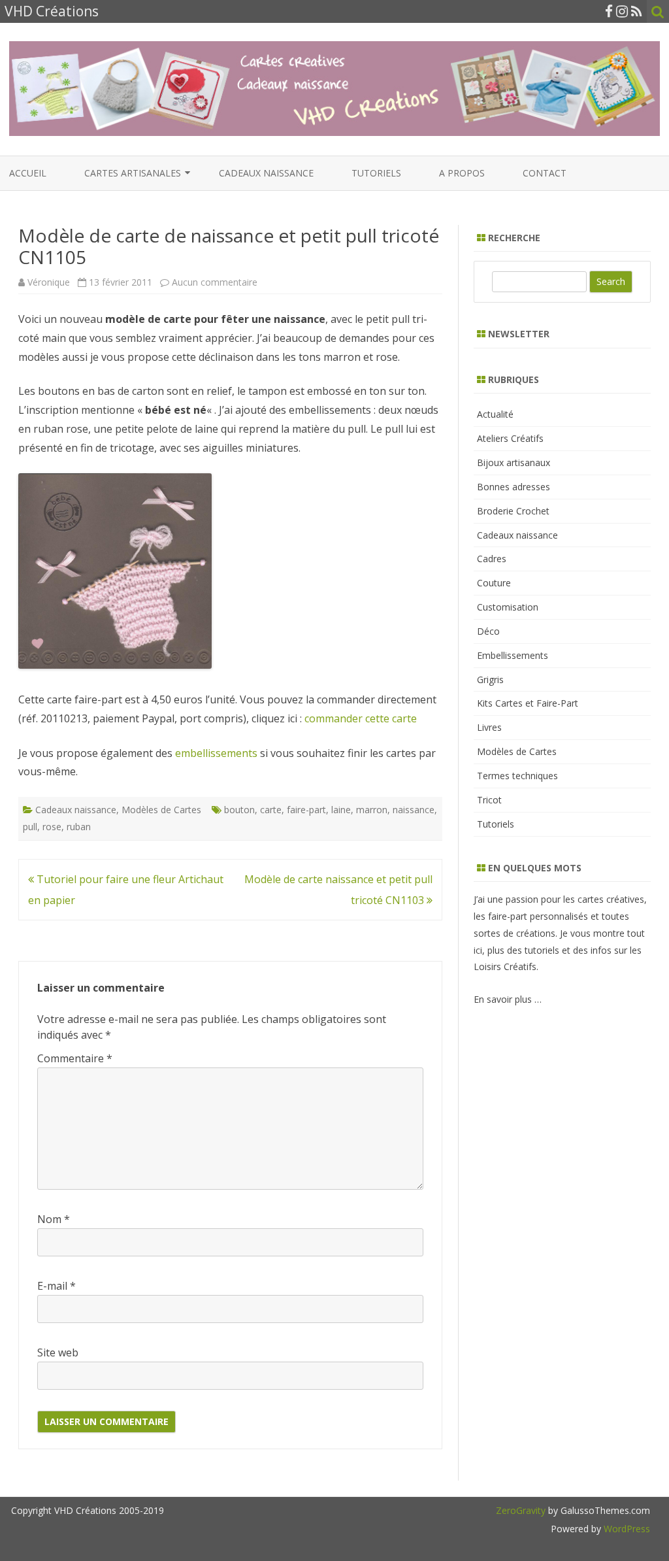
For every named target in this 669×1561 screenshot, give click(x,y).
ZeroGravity (521, 1510)
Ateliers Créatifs (510, 438)
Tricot (489, 800)
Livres (489, 727)
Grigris (490, 679)
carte (271, 809)
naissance (413, 809)
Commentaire (74, 1058)
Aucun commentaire (214, 282)
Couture (494, 583)
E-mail (56, 1286)
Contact (544, 173)
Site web (57, 1352)
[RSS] (636, 11)
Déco (488, 631)
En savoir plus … (508, 999)
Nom (53, 1219)
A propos (462, 173)
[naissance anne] (115, 665)
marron (371, 809)
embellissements (216, 753)
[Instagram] (622, 11)
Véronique (48, 282)
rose (51, 826)
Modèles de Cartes (161, 809)
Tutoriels (376, 173)
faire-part (306, 809)
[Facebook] (609, 11)
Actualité (495, 414)
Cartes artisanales (132, 173)
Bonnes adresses (513, 486)
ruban (79, 826)
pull (30, 826)
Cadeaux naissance (266, 173)
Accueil (27, 173)
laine (341, 809)
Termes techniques (517, 775)
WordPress (625, 1528)
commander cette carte (360, 718)
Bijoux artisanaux (513, 462)
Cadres (491, 558)
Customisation (507, 607)
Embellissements (512, 655)
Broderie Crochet (513, 511)
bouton (239, 809)
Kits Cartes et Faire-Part (527, 703)
